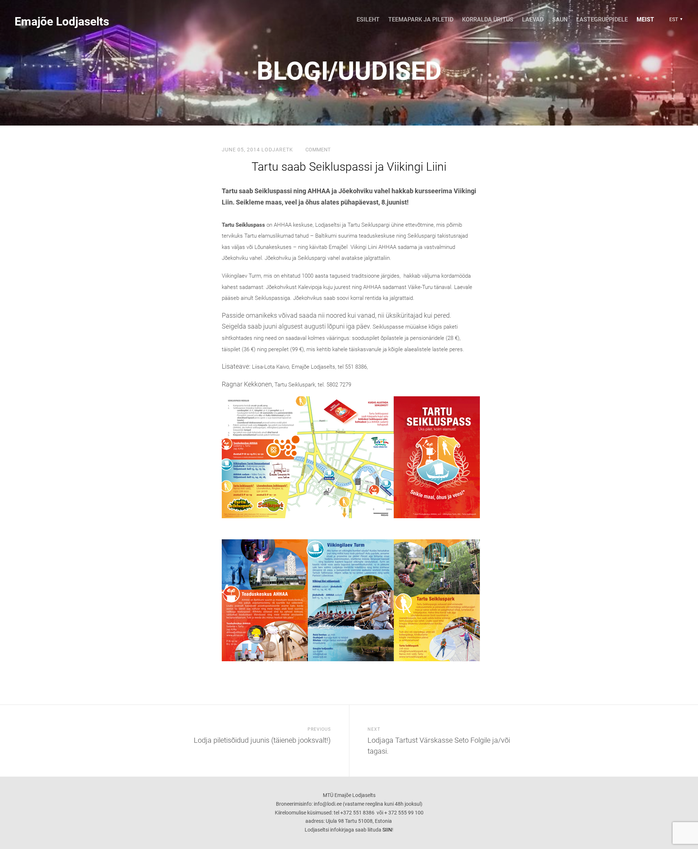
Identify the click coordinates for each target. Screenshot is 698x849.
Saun (559, 19)
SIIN (387, 830)
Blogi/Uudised (349, 71)
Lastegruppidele (602, 19)
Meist (645, 19)
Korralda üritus (487, 19)
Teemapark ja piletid (420, 19)
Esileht (368, 19)
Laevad (532, 19)
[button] (674, 19)
